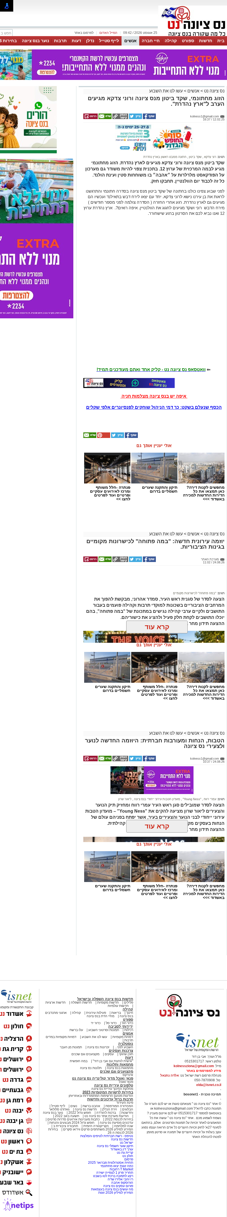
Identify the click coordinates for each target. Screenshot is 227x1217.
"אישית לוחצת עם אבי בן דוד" (113, 1061)
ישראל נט (126, 1143)
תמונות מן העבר (71, 1047)
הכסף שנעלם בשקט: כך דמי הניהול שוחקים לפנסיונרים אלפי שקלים (154, 407)
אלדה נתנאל (169, 1075)
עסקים (109, 1054)
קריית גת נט (125, 1153)
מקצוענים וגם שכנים (85, 1054)
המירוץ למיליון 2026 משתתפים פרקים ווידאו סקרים (97, 1129)
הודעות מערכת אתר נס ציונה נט (106, 1116)
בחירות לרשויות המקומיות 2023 (107, 1092)
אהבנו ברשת (91, 1106)
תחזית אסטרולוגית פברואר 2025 (110, 1163)
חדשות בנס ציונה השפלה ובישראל (105, 999)
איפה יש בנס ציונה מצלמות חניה (153, 396)
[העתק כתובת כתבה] (120, 118)
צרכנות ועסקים (121, 1051)
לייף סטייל (109, 40)
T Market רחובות (121, 1169)
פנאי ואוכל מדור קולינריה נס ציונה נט (102, 1078)
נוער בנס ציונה (35, 40)
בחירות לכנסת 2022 (118, 1119)
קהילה (171, 40)
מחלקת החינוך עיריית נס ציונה (112, 1089)
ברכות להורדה (106, 1113)
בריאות (116, 1013)
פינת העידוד (124, 1103)
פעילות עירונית (96, 1013)
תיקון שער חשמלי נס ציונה (115, 1146)
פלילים (128, 1002)
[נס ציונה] (192, 35)
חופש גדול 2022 (79, 1113)
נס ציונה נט (214, 91)
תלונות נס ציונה (91, 1068)
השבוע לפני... (124, 1047)
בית (221, 40)
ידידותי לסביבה (120, 1026)
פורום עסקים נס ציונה (118, 1186)
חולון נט (127, 1156)
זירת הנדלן (109, 1109)
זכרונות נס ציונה (98, 1047)
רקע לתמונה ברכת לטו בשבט (113, 1176)
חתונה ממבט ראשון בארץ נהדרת (164, 156)
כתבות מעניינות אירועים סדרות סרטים (73, 1119)
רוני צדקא (209, 156)
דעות (76, 40)
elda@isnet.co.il (208, 1085)
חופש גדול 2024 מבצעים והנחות (71, 1123)
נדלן (90, 40)
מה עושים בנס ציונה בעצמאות (112, 1189)
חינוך (129, 1013)
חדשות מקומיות (108, 1002)
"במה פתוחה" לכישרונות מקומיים (194, 593)
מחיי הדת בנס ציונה (100, 1016)
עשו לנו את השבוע (166, 91)
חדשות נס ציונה (85, 1109)
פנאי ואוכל (126, 1082)
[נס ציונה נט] (189, 1022)
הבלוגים (127, 1109)
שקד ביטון (195, 156)
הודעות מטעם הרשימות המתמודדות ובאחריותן (101, 1096)
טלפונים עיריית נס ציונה (113, 1085)
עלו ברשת (76, 1030)
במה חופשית (78, 1061)
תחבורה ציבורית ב (65, 1126)
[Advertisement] (152, 581)
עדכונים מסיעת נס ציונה (116, 1123)
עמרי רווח (209, 799)
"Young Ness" (191, 799)
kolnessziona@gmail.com (194, 1066)
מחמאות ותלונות (120, 1064)
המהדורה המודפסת (119, 1106)
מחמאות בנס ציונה (119, 1068)
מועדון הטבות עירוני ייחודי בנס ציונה (156, 799)
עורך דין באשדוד (121, 1149)
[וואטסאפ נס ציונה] (129, 383)
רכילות (128, 1030)
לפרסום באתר (84, 33)
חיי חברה (151, 40)
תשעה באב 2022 (67, 1116)
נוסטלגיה (125, 1044)
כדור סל (111, 1023)
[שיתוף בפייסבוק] (149, 118)
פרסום (128, 1159)
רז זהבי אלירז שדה (120, 1179)
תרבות (60, 40)
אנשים (130, 40)
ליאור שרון (124, 799)
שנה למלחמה (123, 1126)
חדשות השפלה (81, 1002)
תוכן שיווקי (126, 1054)
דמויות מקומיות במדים (61, 1037)
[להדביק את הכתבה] (103, 437)
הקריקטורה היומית (96, 1126)
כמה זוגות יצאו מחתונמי (116, 1166)
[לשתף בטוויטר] (135, 118)
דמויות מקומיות (122, 1037)
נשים (73, 1106)
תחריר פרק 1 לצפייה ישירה (114, 1173)
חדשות (205, 40)
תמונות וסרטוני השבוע (103, 1030)
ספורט (188, 40)
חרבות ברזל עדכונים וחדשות (110, 1099)
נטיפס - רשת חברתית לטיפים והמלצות (106, 1136)
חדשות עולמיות (118, 1006)
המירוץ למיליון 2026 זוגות (115, 1193)
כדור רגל (127, 1023)
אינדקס (128, 1075)
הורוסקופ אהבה (122, 1183)
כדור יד (95, 1023)
